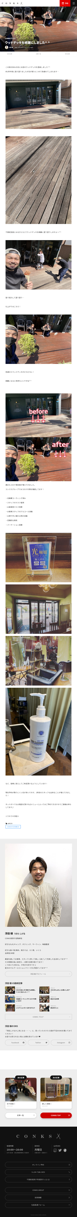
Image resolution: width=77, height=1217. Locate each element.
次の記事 (67, 54)
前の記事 (9, 54)
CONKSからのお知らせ (13, 827)
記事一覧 (38, 54)
